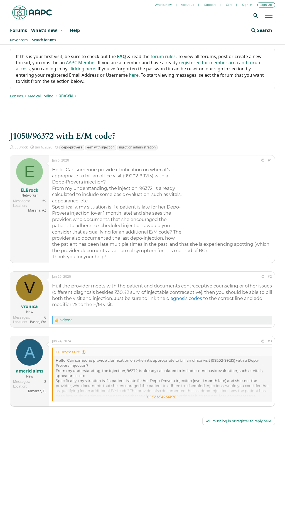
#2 (270, 276)
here (134, 75)
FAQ (121, 56)
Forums (18, 30)
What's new (44, 30)
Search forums (44, 39)
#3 (270, 341)
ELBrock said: (68, 352)
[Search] (255, 15)
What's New (163, 5)
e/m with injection (100, 147)
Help (75, 30)
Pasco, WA (38, 321)
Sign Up (266, 5)
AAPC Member (80, 62)
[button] (61, 30)
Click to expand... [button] (162, 397)
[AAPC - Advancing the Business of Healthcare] (32, 12)
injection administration (137, 147)
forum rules (163, 56)
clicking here (81, 69)
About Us (187, 5)
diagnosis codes (184, 298)
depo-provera (71, 147)
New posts (19, 39)
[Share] (262, 160)
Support (210, 5)
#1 (270, 160)
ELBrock (21, 147)
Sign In (247, 5)
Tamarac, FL (37, 391)
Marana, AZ (37, 210)
